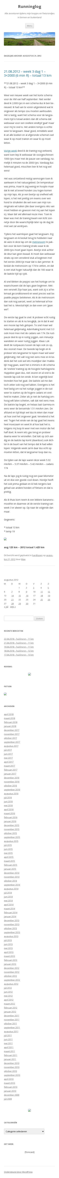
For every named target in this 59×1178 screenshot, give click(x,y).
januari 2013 (10, 964)
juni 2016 (8, 801)
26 (49, 599)
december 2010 (11, 1063)
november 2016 (11, 781)
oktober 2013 (10, 928)
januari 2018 (10, 726)
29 (20, 603)
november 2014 (11, 876)
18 (41, 595)
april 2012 (8, 999)
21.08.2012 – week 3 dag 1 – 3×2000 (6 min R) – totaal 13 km (27, 73)
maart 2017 (9, 765)
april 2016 (8, 809)
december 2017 (11, 730)
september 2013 (12, 932)
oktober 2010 (10, 1071)
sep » (13, 606)
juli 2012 (8, 987)
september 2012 (12, 979)
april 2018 (8, 714)
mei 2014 (8, 900)
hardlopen (37, 555)
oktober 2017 (10, 738)
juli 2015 (8, 845)
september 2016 (12, 789)
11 (41, 591)
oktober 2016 (10, 785)
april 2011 (8, 1047)
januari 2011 (10, 1059)
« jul (6, 606)
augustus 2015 (11, 841)
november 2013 (11, 924)
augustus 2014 (11, 888)
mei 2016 (8, 805)
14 (12, 595)
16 (27, 595)
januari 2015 (10, 868)
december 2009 (11, 1094)
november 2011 (11, 1019)
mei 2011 (8, 1043)
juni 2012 (8, 991)
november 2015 (11, 829)
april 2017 (8, 761)
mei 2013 (8, 948)
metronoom (38, 242)
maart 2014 (9, 908)
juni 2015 (8, 849)
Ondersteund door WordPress (18, 1172)
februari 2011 (10, 1055)
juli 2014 (8, 892)
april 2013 (8, 952)
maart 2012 (9, 1003)
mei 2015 (8, 853)
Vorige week (10, 150)
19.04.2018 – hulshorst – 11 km (19, 646)
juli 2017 (8, 749)
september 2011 (12, 1027)
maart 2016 (9, 813)
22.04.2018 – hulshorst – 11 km (19, 638)
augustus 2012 (11, 983)
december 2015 (11, 825)
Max (23, 559)
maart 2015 (9, 860)
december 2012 (11, 968)
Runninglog (29, 6)
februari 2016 (10, 817)
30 (27, 603)
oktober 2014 (10, 880)
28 (12, 603)
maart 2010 (9, 1083)
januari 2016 (10, 821)
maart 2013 (9, 956)
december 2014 (11, 872)
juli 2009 (8, 1098)
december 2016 (11, 777)
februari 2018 (10, 722)
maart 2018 (9, 718)
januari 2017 (10, 773)
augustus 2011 (11, 1031)
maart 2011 (9, 1051)
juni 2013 (8, 944)
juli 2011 (8, 1035)
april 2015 (8, 856)
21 (12, 599)
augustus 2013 (11, 936)
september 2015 (12, 837)
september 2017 (12, 742)
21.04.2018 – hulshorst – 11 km (19, 642)
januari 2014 (10, 916)
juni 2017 (8, 753)
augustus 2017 (11, 745)
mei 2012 (8, 995)
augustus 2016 (11, 793)
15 (20, 595)
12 (49, 591)
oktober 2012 (10, 975)
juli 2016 (8, 797)
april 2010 (8, 1079)
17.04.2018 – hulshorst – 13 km (19, 654)
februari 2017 (10, 769)
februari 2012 (10, 1007)
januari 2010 (10, 1090)
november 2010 (11, 1067)
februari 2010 (10, 1086)
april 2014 (8, 904)
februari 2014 (10, 912)
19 (49, 595)
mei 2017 (8, 757)
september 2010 (12, 1075)
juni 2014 (8, 896)
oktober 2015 (10, 833)
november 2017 (11, 734)
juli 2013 (8, 940)
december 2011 (11, 1015)
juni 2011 (8, 1039)
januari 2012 (10, 1011)
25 (41, 599)
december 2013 (11, 920)
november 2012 (11, 971)
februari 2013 (10, 960)
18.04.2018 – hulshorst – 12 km (19, 650)
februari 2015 (10, 864)
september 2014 (12, 884)
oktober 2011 (10, 1023)
